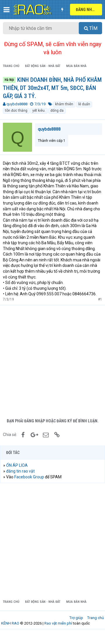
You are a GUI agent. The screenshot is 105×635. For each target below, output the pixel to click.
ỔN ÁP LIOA (17, 465)
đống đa (57, 110)
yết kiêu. (39, 110)
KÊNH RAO (10, 623)
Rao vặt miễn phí (58, 623)
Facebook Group (29, 477)
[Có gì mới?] (62, 9)
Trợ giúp (76, 618)
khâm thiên (64, 104)
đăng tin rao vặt (20, 471)
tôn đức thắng (16, 110)
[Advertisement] (52, 360)
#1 (100, 299)
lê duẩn (84, 104)
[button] (6, 9)
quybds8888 (16, 104)
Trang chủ (95, 618)
